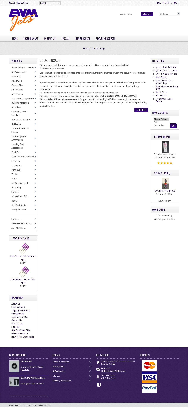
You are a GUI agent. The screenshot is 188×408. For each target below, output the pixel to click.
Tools (14, 174)
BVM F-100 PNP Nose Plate (33, 378)
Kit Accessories (18, 71)
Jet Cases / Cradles (20, 183)
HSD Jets (15, 76)
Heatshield (161, 95)
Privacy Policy (59, 366)
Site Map (15, 326)
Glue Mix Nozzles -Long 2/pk (167, 87)
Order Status (17, 323)
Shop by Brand (18, 307)
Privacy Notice (17, 313)
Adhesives (16, 107)
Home (159, 2)
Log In (167, 2)
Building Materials (20, 102)
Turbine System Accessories (18, 138)
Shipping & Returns (20, 310)
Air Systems (17, 89)
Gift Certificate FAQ (20, 330)
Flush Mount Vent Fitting (164, 100)
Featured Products (105, 38)
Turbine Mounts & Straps (20, 130)
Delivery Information (62, 380)
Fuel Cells (16, 152)
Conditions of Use (19, 317)
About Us (15, 303)
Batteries (16, 123)
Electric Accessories (21, 119)
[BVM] (161, 122)
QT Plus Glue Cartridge (166, 70)
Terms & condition (61, 361)
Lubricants (16, 165)
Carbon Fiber (17, 85)
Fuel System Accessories (23, 156)
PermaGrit (16, 169)
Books (14, 200)
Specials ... (16, 218)
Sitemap (56, 375)
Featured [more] (21, 238)
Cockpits (15, 160)
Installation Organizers (22, 98)
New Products (82, 38)
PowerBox (16, 80)
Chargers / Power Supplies (19, 113)
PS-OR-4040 (26, 361)
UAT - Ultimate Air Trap (166, 73)
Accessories (17, 93)
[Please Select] (161, 119)
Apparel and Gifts (20, 196)
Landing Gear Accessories (17, 146)
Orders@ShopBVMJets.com (113, 371)
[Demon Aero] (161, 125)
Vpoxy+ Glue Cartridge (166, 67)
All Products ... (18, 227)
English (43, 3)
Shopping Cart (30, 38)
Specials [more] (162, 173)
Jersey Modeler (18, 209)
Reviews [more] (162, 136)
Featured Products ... (21, 223)
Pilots (14, 178)
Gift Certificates (19, 205)
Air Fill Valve (162, 92)
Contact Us (50, 38)
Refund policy (59, 371)
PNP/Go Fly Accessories (23, 67)
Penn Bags (16, 187)
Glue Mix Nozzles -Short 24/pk (164, 81)
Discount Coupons (19, 333)
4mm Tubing (161, 77)
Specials (65, 38)
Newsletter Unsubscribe (22, 336)
